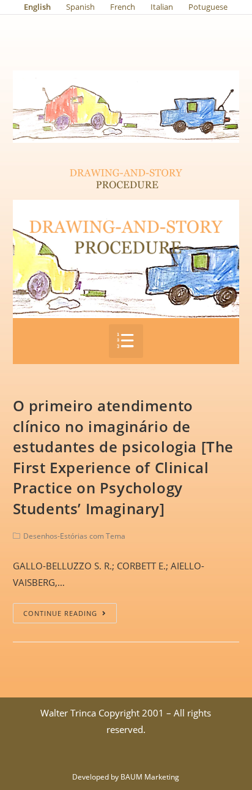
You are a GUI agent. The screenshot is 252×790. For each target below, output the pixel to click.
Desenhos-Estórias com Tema (74, 536)
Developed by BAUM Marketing (125, 777)
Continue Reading (60, 613)
